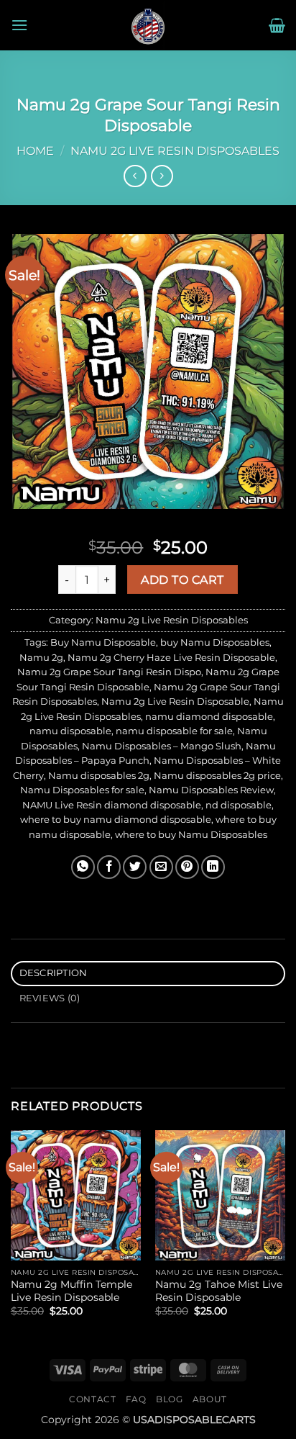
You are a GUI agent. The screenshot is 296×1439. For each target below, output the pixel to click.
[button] (19, 24)
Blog (169, 1399)
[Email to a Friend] (161, 867)
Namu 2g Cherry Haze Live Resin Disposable (171, 657)
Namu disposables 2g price (217, 775)
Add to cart (182, 580)
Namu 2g (41, 657)
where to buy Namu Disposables (191, 834)
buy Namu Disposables (214, 642)
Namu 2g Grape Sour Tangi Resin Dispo (109, 672)
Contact (92, 1399)
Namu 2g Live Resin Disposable (175, 701)
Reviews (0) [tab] (49, 998)
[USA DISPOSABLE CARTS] (148, 25)
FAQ (136, 1399)
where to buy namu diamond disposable (115, 819)
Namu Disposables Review (211, 790)
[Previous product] (162, 176)
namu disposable (70, 731)
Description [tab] (53, 972)
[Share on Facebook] (109, 867)
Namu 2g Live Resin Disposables (174, 151)
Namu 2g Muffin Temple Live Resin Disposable (71, 1290)
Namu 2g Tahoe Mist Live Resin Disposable (218, 1290)
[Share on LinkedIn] (213, 867)
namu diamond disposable (209, 716)
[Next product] (135, 176)
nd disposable (238, 805)
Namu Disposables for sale (82, 790)
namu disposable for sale (174, 731)
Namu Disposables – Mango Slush (161, 746)
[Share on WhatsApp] (83, 867)
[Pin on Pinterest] (187, 867)
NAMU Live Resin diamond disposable (111, 805)
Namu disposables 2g (98, 775)
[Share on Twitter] (135, 867)
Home (35, 151)
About (210, 1399)
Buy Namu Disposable (103, 642)
